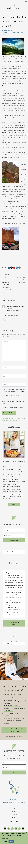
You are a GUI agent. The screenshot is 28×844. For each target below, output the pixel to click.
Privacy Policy (15, 395)
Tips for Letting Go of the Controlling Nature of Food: (21, 280)
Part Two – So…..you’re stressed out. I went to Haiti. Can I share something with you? (6, 283)
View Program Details (14, 799)
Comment (6, 342)
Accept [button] (11, 841)
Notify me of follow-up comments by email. (13, 402)
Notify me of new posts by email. (13, 407)
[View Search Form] (1, 1)
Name (5, 367)
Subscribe (14, 540)
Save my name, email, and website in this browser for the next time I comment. (15, 390)
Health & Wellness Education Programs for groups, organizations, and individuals (14, 708)
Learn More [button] (5, 838)
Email (5, 376)
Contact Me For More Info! (14, 802)
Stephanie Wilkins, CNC (10, 30)
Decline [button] (5, 841)
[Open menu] (26, 2)
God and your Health (17, 32)
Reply (4, 320)
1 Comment (5, 35)
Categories (14, 641)
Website (5, 385)
